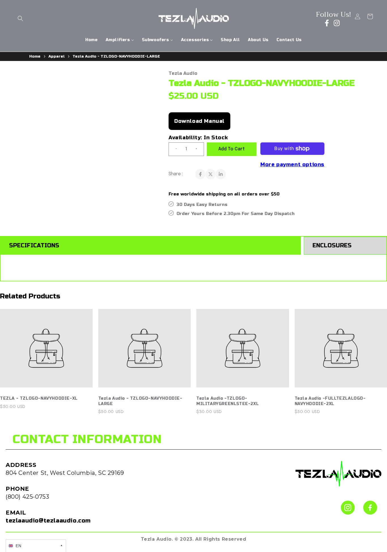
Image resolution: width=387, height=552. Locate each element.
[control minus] (174, 149)
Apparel (56, 56)
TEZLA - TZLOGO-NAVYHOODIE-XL (39, 398)
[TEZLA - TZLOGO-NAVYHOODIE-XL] (46, 351)
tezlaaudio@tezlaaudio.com (48, 520)
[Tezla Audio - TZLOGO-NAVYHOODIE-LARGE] (144, 351)
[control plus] (198, 149)
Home (35, 56)
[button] (20, 18)
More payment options (292, 164)
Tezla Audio (183, 73)
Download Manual (199, 121)
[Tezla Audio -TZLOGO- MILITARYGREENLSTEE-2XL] (242, 351)
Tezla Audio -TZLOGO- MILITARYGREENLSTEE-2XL (227, 401)
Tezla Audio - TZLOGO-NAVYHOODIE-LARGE (116, 56)
